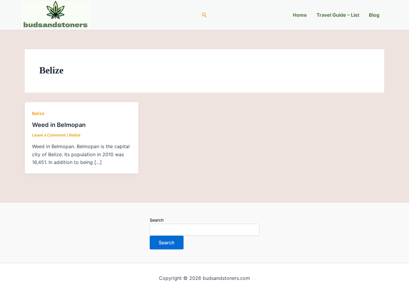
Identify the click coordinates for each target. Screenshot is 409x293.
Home (300, 15)
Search (156, 220)
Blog (374, 15)
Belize (38, 113)
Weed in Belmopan (59, 124)
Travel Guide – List (337, 15)
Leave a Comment (49, 135)
